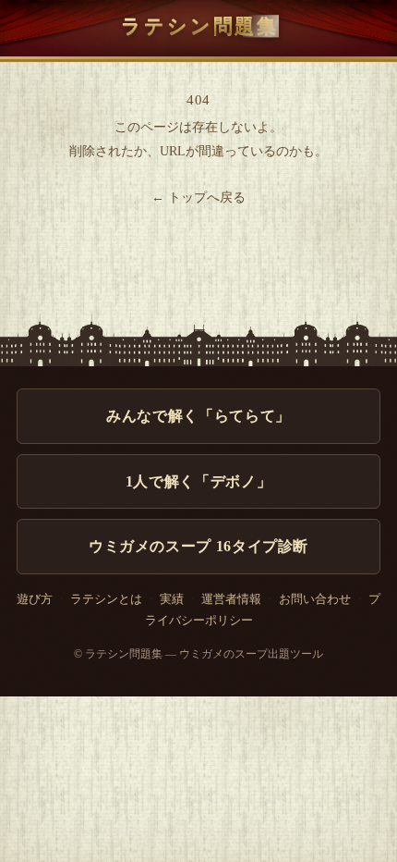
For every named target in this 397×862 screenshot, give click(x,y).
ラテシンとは (106, 599)
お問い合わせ (315, 599)
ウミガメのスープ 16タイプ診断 (198, 546)
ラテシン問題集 (200, 25)
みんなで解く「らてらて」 (198, 416)
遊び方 (35, 599)
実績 (172, 599)
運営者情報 (231, 599)
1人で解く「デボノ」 (198, 481)
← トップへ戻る (198, 197)
